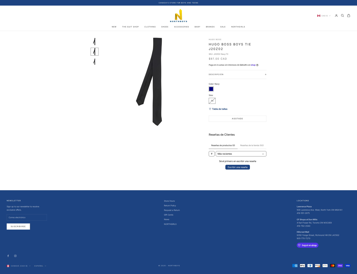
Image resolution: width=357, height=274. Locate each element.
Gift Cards (168, 215)
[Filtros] (212, 153)
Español (38, 266)
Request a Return (172, 210)
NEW (114, 27)
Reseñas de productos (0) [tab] (223, 145)
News (166, 219)
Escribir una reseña (238, 167)
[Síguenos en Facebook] (8, 255)
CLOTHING (150, 27)
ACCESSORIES (181, 27)
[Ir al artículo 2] (94, 52)
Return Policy (170, 205)
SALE (223, 27)
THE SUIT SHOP (130, 27)
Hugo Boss (215, 39)
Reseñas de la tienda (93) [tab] (252, 145)
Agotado (237, 118)
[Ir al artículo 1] (94, 42)
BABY (197, 27)
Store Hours (169, 201)
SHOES (165, 27)
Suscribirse (18, 226)
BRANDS (210, 27)
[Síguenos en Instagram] (15, 255)
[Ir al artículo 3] (94, 62)
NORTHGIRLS (238, 27)
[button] (218, 109)
